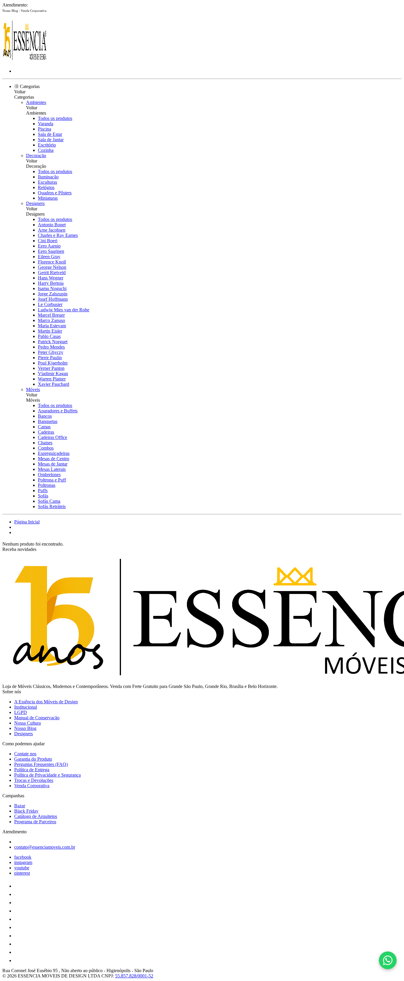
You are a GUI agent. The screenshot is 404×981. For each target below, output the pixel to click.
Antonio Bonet (52, 224)
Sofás (43, 495)
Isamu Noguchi (52, 288)
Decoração (36, 155)
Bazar (19, 805)
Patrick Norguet (52, 341)
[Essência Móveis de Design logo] (24, 61)
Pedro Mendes (51, 346)
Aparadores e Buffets (57, 410)
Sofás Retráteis (52, 506)
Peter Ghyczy (50, 352)
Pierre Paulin (50, 357)
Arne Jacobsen (51, 229)
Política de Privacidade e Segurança (47, 774)
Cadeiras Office (52, 437)
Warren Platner (52, 378)
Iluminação (48, 176)
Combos (46, 447)
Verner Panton (51, 368)
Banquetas (47, 421)
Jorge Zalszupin (52, 293)
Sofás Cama (49, 501)
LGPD (20, 712)
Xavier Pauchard (53, 384)
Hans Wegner (50, 277)
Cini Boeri (47, 240)
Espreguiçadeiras (54, 453)
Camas (44, 426)
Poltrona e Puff (52, 479)
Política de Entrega (31, 769)
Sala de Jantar (51, 139)
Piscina (44, 128)
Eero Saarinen (51, 251)
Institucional (25, 707)
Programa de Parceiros (35, 821)
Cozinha (46, 150)
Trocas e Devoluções (33, 780)
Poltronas (46, 485)
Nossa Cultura (27, 722)
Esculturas (47, 182)
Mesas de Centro (53, 458)
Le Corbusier (50, 304)
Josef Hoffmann (53, 299)
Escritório (47, 144)
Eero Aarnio (49, 245)
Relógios (46, 187)
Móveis (33, 389)
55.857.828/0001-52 (134, 975)
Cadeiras (46, 432)
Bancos (45, 416)
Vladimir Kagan (53, 373)
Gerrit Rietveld (52, 272)
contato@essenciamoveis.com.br (44, 847)
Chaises (45, 442)
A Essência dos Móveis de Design (46, 701)
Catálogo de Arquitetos (35, 816)
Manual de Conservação (36, 717)
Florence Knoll (52, 261)
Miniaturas (48, 198)
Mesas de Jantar (52, 463)
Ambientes (36, 102)
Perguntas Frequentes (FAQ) (41, 764)
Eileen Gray (49, 256)
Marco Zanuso (51, 320)
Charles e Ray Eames (58, 235)
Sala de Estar (50, 134)
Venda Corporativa (33, 10)
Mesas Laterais (52, 469)
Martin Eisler (50, 330)
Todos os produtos (55, 118)
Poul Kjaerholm (52, 362)
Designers (35, 203)
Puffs (43, 490)
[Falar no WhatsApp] (388, 960)
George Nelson (52, 267)
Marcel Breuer (51, 315)
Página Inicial (27, 521)
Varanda (45, 123)
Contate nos (25, 753)
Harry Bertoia (51, 283)
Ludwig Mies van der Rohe (63, 309)
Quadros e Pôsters (55, 192)
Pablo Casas (49, 336)
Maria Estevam (52, 325)
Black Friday (26, 811)
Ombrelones (49, 474)
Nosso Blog (10, 10)
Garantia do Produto (33, 759)
